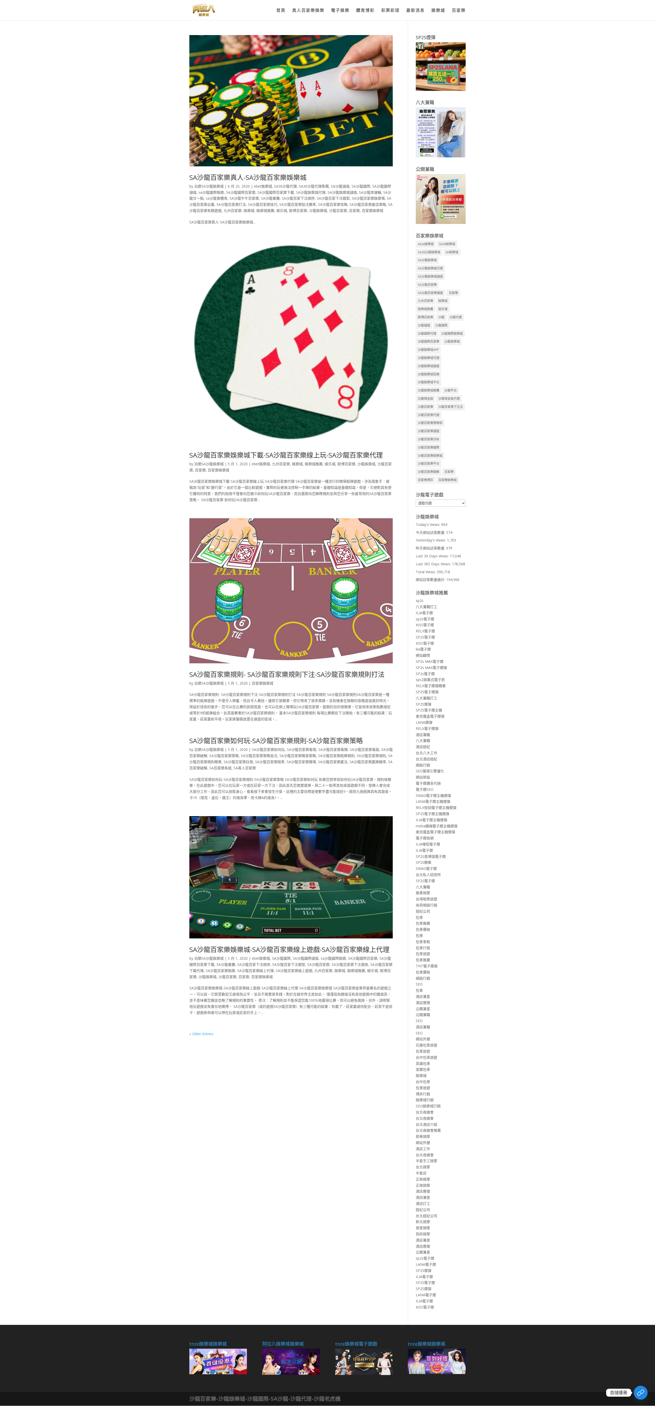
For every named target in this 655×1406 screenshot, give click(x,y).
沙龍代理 (456, 317)
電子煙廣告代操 (428, 783)
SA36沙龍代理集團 (314, 186)
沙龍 (441, 317)
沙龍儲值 (424, 325)
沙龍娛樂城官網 (428, 374)
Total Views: (426, 571)
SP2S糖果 (423, 862)
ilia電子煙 (423, 649)
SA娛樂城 (451, 252)
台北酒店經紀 (426, 758)
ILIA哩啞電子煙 (428, 844)
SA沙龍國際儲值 (306, 958)
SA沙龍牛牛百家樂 (244, 198)
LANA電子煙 (426, 1264)
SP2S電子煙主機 (429, 710)
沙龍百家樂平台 (428, 463)
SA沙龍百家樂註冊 (238, 761)
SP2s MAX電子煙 (429, 661)
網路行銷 (423, 765)
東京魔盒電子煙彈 (430, 716)
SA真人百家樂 (245, 767)
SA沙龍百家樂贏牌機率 (368, 761)
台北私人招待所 (428, 874)
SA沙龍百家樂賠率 (270, 761)
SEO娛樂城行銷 (428, 1106)
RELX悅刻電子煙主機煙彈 (436, 807)
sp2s (419, 600)
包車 (419, 917)
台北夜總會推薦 (428, 1130)
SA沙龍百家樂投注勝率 (297, 204)
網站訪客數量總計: (431, 579)
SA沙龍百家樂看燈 (301, 749)
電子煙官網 (425, 838)
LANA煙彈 (424, 722)
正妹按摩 (423, 1179)
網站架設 (423, 777)
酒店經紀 (423, 746)
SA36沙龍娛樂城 (429, 252)
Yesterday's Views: (431, 540)
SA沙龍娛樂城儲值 (342, 192)
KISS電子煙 (425, 624)
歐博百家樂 (298, 210)
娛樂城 (438, 10)
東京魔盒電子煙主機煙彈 (435, 831)
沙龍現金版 (425, 398)
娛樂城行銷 (425, 1099)
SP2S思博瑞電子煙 (431, 856)
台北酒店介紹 (426, 1124)
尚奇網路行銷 (426, 905)
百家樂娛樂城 (372, 210)
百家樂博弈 (425, 480)
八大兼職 (423, 740)
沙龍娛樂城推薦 (428, 390)
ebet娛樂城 (263, 186)
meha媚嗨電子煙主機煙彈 (436, 826)
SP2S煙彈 (423, 704)
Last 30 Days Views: (433, 556)
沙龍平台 (450, 390)
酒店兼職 (423, 734)
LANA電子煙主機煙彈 (433, 801)
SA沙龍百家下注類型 (333, 198)
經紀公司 (423, 911)
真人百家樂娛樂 (308, 10)
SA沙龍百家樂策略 (224, 755)
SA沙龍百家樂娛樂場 (368, 198)
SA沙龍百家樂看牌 (333, 749)
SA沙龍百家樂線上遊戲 (294, 970)
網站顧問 (423, 655)
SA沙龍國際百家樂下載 (275, 192)
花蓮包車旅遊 (426, 1045)
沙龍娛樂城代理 (428, 358)
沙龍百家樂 (338, 210)
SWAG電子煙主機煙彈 (433, 795)
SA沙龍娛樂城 (427, 260)
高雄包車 (423, 1063)
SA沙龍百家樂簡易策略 (297, 755)
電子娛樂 (340, 10)
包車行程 (423, 947)
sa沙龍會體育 (216, 198)
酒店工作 (423, 1148)
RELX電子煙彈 (427, 728)
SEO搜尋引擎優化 (430, 771)
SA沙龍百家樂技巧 (262, 204)
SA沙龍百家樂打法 (231, 204)
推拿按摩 (423, 892)
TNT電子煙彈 (427, 966)
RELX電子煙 (425, 631)
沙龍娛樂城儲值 (428, 366)
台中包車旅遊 (426, 1057)
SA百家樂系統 (220, 767)
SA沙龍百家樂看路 (364, 749)
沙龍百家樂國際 (428, 447)
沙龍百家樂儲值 (428, 431)
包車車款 (423, 941)
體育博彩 (365, 10)
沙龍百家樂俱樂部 (430, 423)
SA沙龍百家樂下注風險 (350, 964)
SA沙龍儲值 (340, 186)
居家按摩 (423, 1227)
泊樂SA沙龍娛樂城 (209, 186)
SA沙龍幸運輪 (370, 192)
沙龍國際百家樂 (428, 341)
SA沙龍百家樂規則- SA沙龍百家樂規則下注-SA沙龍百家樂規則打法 (287, 674)
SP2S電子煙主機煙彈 (432, 813)
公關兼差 (423, 1008)
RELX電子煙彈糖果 (431, 685)
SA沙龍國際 (361, 186)
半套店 (421, 1173)
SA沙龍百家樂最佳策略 (368, 204)
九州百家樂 (233, 210)
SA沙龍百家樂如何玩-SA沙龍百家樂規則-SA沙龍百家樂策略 (276, 740)
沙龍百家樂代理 (428, 415)
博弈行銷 (423, 1093)
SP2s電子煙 (425, 673)
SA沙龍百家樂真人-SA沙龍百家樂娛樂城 (248, 177)
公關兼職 (423, 1014)
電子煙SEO (424, 789)
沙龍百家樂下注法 (450, 407)
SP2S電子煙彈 (427, 691)
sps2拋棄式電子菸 (430, 679)
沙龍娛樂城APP (428, 350)
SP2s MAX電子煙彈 (431, 667)
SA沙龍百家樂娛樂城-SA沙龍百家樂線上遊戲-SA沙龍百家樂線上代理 (289, 949)
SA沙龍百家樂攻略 (332, 204)
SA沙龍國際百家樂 (240, 192)
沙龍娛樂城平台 (428, 382)
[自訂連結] (641, 1393)
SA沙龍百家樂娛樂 (220, 970)
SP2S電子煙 (425, 637)
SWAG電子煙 (426, 868)
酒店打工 (423, 1203)
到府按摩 (423, 1233)
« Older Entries (201, 1033)
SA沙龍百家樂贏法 (332, 761)
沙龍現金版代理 (449, 398)
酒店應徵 (423, 1002)
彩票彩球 (390, 10)
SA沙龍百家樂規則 (371, 755)
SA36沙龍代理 (285, 186)
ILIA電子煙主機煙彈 (431, 819)
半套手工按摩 (426, 1160)
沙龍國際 (441, 325)
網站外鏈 (423, 1038)
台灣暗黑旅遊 (426, 898)
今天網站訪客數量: (431, 532)
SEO (419, 984)
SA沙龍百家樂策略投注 (259, 755)
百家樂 (459, 10)
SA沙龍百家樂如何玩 (268, 749)
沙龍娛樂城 (318, 210)
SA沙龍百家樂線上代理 (255, 970)
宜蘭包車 (423, 1069)
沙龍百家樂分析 (428, 439)
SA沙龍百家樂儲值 (430, 293)
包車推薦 (423, 923)
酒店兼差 (423, 996)
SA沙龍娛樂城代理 (310, 192)
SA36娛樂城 (447, 244)
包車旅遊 (423, 953)
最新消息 (415, 10)
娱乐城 (281, 210)
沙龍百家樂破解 (428, 472)
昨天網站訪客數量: (431, 548)
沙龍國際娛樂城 (452, 333)
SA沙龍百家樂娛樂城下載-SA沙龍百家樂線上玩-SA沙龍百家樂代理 (286, 455)
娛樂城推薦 (265, 210)
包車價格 (423, 929)
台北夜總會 (425, 1112)
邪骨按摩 (423, 1136)
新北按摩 (423, 1221)
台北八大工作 (426, 752)
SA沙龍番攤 (270, 198)
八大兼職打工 (426, 606)
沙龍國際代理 (427, 333)
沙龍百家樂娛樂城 (430, 455)
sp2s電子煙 (425, 619)
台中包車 (423, 1081)
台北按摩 (423, 1166)
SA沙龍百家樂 (318, 964)
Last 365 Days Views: (434, 563)
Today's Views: (428, 524)
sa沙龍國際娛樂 (211, 192)
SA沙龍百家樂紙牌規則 (336, 755)
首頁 (281, 10)
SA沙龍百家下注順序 (298, 198)
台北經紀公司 (426, 1215)
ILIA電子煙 (424, 612)
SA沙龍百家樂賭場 (301, 761)
